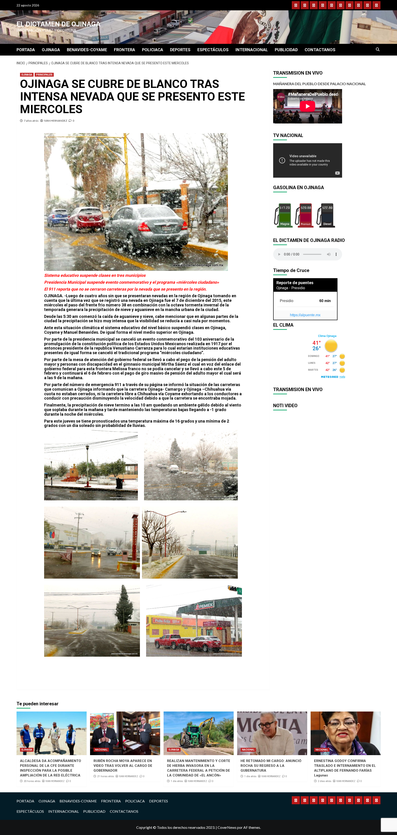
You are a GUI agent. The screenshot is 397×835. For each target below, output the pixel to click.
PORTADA (26, 49)
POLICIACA (152, 49)
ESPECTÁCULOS (213, 49)
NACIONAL (101, 749)
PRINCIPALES (44, 74)
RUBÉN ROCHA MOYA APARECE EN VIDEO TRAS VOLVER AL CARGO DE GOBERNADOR (123, 766)
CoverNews (227, 827)
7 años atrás (31, 120)
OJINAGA (51, 49)
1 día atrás (177, 781)
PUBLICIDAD (286, 49)
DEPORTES (180, 49)
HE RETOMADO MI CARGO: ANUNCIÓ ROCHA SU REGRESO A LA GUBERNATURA (271, 766)
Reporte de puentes (294, 282)
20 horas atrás (32, 781)
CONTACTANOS (320, 49)
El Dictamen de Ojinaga (58, 24)
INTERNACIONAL (251, 49)
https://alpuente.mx (305, 315)
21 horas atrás (105, 776)
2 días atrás (324, 781)
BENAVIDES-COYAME (87, 49)
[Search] (378, 49)
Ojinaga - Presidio (290, 288)
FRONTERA (124, 49)
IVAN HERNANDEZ (55, 120)
